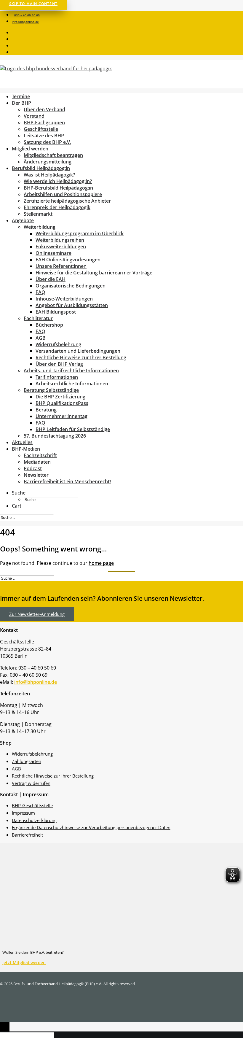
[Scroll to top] (4, 1026)
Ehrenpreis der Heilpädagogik (57, 207)
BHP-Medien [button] (26, 449)
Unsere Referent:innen (61, 266)
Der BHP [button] (21, 103)
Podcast (33, 468)
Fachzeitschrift (40, 455)
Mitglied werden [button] (30, 148)
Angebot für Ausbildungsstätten (72, 305)
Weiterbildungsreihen (60, 240)
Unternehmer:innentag (61, 416)
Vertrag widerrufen (31, 783)
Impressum (23, 813)
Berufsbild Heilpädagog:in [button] (41, 168)
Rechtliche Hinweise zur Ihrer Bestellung (81, 357)
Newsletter (36, 475)
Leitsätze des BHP (44, 135)
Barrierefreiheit (27, 835)
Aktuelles (22, 442)
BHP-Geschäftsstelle (32, 805)
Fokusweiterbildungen (61, 246)
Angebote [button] (23, 220)
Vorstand (34, 116)
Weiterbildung (39, 227)
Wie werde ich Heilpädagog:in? (58, 181)
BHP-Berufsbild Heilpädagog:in (58, 188)
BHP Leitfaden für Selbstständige (73, 429)
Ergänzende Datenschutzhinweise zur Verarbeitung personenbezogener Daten (91, 827)
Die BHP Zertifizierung (60, 396)
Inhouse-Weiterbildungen (64, 298)
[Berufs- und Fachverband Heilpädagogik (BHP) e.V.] (121, 74)
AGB (41, 338)
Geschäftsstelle (41, 129)
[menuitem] (127, 14)
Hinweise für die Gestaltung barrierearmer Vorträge (94, 272)
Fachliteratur (38, 318)
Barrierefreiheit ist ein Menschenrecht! (67, 481)
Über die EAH (50, 279)
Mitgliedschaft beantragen (53, 155)
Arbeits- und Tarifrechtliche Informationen (71, 370)
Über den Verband (44, 109)
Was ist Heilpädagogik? (49, 174)
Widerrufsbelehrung (58, 344)
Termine (21, 96)
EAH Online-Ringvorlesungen (68, 259)
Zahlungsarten (26, 761)
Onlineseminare (53, 253)
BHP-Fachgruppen (44, 122)
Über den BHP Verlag (59, 364)
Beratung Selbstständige (51, 390)
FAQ (40, 292)
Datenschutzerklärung (34, 820)
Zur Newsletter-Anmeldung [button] (37, 614)
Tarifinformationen (57, 377)
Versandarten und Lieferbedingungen (78, 351)
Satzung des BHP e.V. (47, 142)
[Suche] (27, 517)
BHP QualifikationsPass (62, 403)
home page (101, 563)
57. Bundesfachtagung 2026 (55, 436)
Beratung (46, 409)
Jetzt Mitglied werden (24, 962)
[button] (13, 33)
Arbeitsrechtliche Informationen (72, 383)
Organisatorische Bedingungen (70, 285)
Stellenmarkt (38, 214)
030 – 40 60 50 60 (27, 15)
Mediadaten (37, 462)
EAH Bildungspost (56, 312)
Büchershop (49, 325)
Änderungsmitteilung (47, 161)
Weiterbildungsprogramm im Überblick (80, 233)
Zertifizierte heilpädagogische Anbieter (67, 201)
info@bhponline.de (25, 22)
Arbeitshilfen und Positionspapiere (63, 194)
